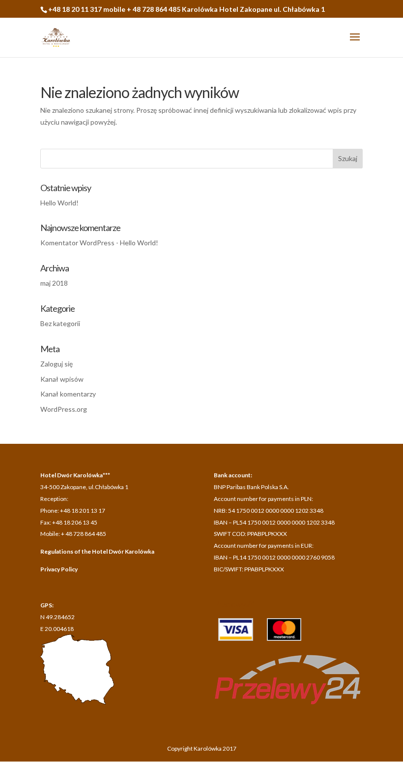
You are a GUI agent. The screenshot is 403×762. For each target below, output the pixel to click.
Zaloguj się (56, 364)
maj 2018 (54, 283)
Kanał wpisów (62, 379)
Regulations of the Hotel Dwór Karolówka (97, 551)
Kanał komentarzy (68, 394)
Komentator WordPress (77, 242)
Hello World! (59, 203)
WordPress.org (63, 409)
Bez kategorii (60, 323)
